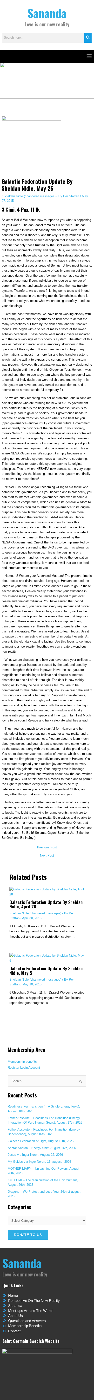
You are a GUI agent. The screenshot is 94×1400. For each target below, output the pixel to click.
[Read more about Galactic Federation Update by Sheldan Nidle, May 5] (47, 958)
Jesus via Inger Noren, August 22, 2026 (35, 1154)
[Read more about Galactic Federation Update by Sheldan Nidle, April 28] (47, 892)
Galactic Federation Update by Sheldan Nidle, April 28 (46, 904)
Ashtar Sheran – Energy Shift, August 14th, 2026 (42, 1148)
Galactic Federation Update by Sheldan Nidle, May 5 (46, 970)
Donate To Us (28, 1235)
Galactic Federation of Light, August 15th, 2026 (41, 1141)
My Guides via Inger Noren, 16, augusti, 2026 (39, 1161)
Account (34, 1067)
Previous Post (47, 847)
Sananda (47, 12)
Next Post (47, 855)
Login (24, 1067)
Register (13, 1067)
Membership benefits (22, 1061)
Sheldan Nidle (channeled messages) (29, 196)
